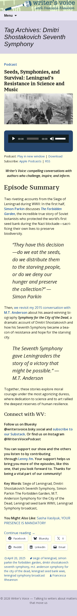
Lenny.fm (25, 459)
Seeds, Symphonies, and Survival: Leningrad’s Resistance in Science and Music (34, 80)
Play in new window (31, 156)
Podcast (10, 64)
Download (55, 156)
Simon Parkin (14, 209)
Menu (8, 15)
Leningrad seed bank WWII (48, 571)
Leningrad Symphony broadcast (24, 575)
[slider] (61, 138)
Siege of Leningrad (44, 558)
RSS (47, 161)
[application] (38, 139)
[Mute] (52, 139)
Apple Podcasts (30, 161)
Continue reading (19, 533)
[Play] (13, 139)
